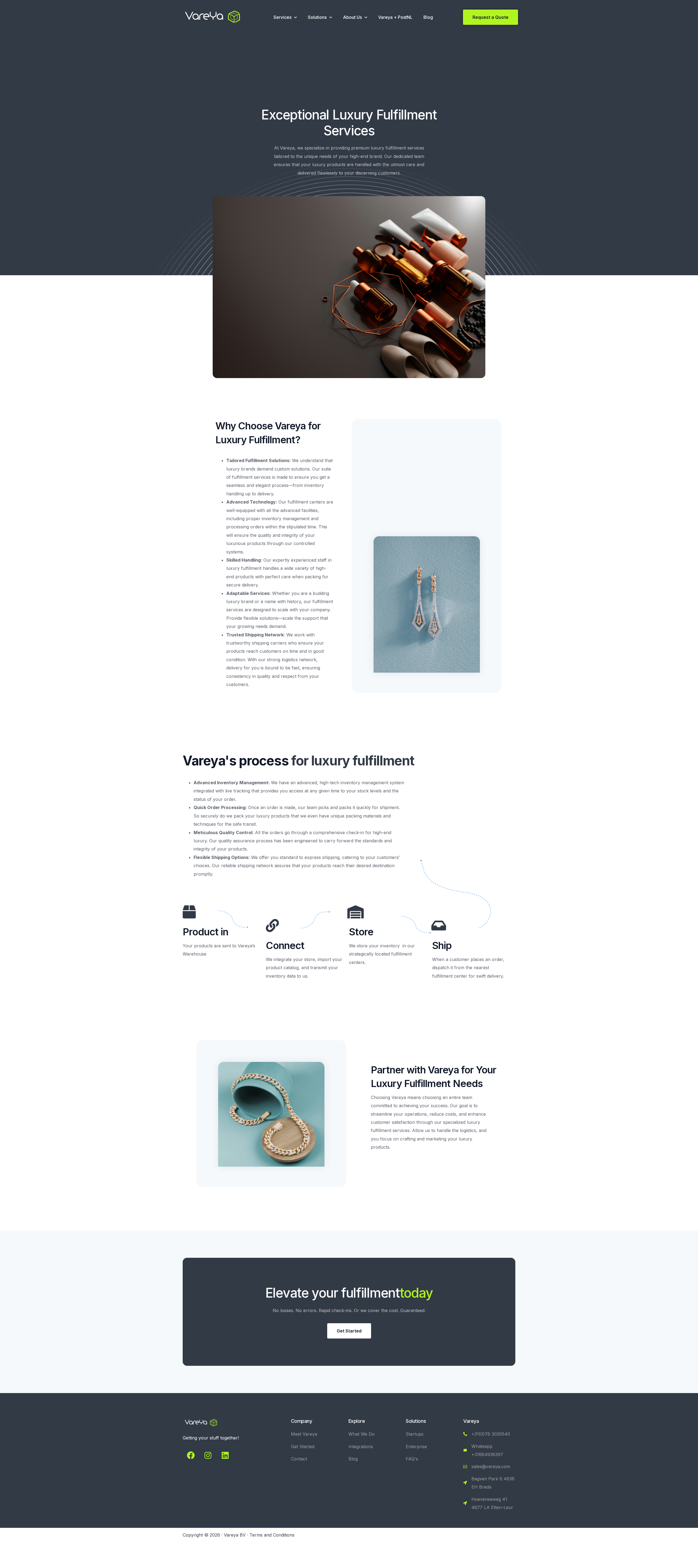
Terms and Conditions (271, 1535)
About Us (352, 17)
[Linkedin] (225, 1455)
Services (282, 17)
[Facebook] (190, 1455)
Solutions (317, 17)
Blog (428, 17)
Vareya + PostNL (395, 17)
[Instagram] (208, 1455)
